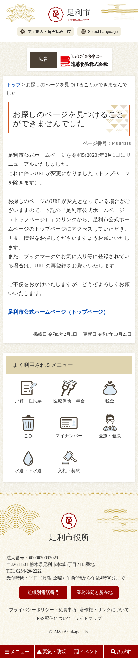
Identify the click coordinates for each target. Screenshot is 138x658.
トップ (13, 84)
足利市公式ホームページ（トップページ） (58, 312)
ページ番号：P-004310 (107, 143)
